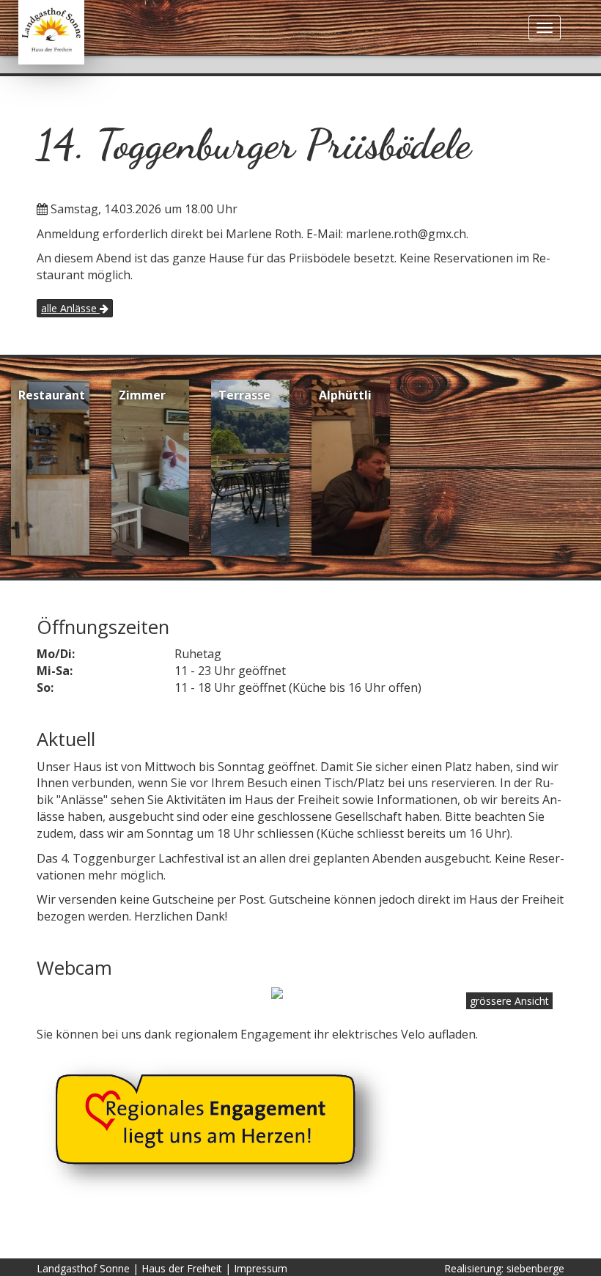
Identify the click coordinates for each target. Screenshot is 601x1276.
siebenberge (535, 1268)
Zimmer (142, 395)
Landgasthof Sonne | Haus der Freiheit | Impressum (162, 1268)
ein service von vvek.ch (499, 982)
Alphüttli (345, 395)
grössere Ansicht (509, 1001)
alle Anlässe (70, 308)
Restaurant (51, 395)
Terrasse (244, 395)
